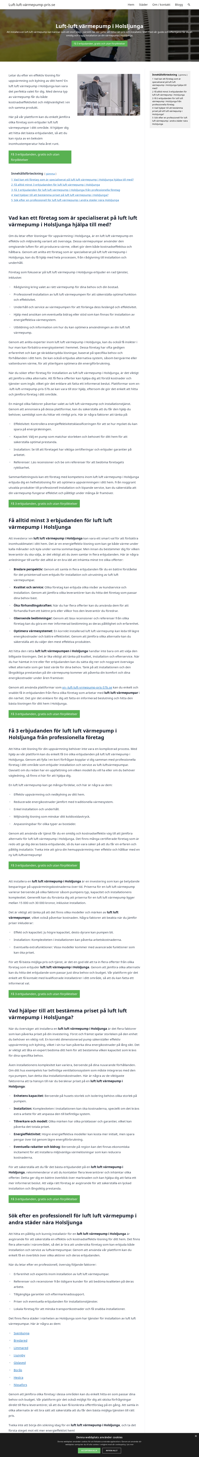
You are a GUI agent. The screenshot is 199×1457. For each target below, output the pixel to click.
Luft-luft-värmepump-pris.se (32, 4)
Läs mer (130, 1444)
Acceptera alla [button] (89, 1450)
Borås (18, 1370)
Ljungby (19, 1355)
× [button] (196, 1436)
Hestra (18, 1377)
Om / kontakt (161, 5)
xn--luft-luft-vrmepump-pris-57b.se (87, 687)
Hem (131, 5)
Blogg (179, 5)
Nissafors (20, 1385)
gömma (50, 173)
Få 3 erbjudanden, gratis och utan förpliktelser (99, 43)
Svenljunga (21, 1333)
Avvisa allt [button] (111, 1450)
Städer (143, 5)
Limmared (21, 1348)
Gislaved (20, 1363)
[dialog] (99, 1445)
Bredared (20, 1340)
